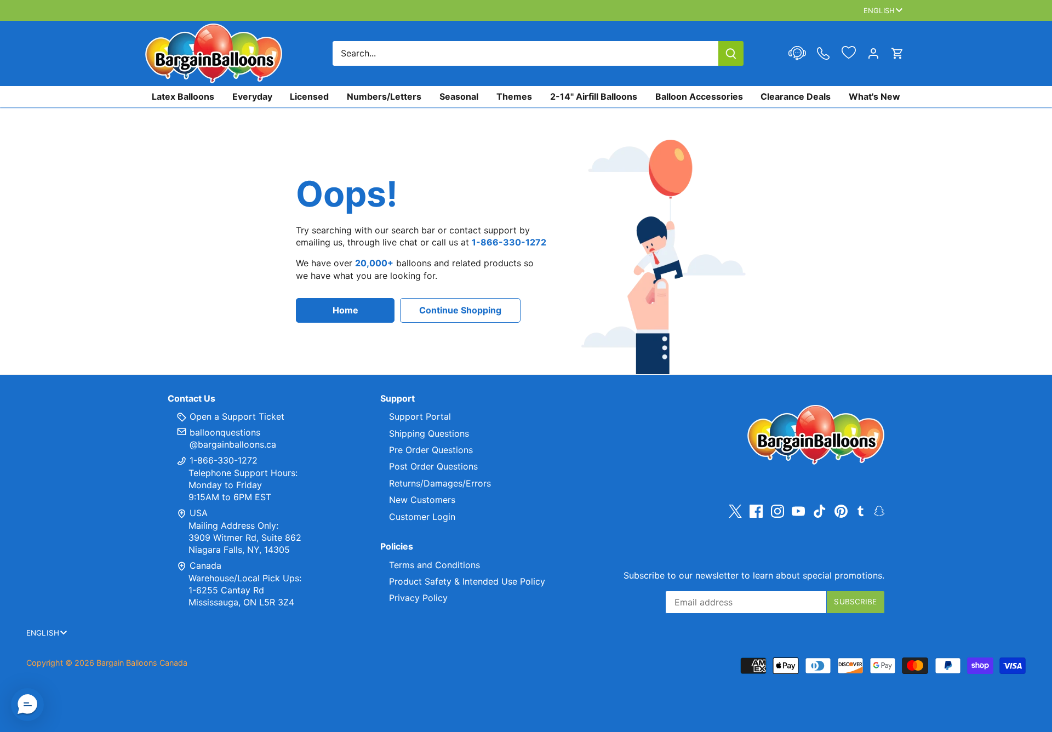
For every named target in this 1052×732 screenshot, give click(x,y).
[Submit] (731, 53)
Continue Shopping (460, 310)
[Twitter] (735, 511)
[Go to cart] (897, 53)
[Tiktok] (819, 511)
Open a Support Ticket (235, 416)
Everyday (252, 96)
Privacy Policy (418, 597)
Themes (514, 96)
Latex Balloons (183, 96)
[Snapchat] (879, 510)
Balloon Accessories (699, 96)
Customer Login (422, 516)
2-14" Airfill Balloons (593, 96)
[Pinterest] (841, 511)
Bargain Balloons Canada (141, 662)
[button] (27, 704)
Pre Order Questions (431, 449)
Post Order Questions (433, 466)
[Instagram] (777, 511)
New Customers (422, 499)
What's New (874, 96)
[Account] (873, 53)
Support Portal (420, 416)
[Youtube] (798, 511)
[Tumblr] (860, 510)
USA (199, 512)
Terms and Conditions (434, 564)
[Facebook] (756, 511)
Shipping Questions (429, 433)
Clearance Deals (796, 96)
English (879, 10)
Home (345, 310)
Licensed (309, 96)
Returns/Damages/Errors (440, 483)
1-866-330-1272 (222, 460)
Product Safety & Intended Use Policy (467, 581)
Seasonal (458, 96)
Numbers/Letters (384, 96)
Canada (205, 565)
